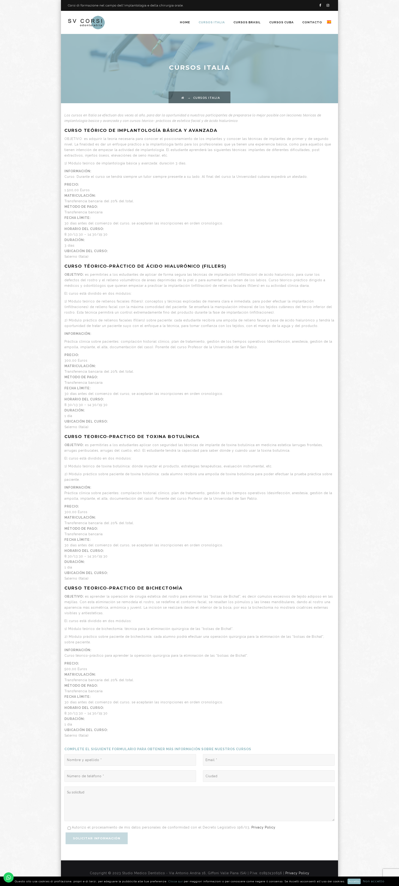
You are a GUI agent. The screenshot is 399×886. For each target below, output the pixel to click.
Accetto (354, 881)
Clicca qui (176, 881)
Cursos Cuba (281, 22)
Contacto (312, 22)
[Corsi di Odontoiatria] (86, 22)
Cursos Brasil (247, 22)
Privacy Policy (263, 827)
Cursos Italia (212, 22)
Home (185, 22)
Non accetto (373, 881)
